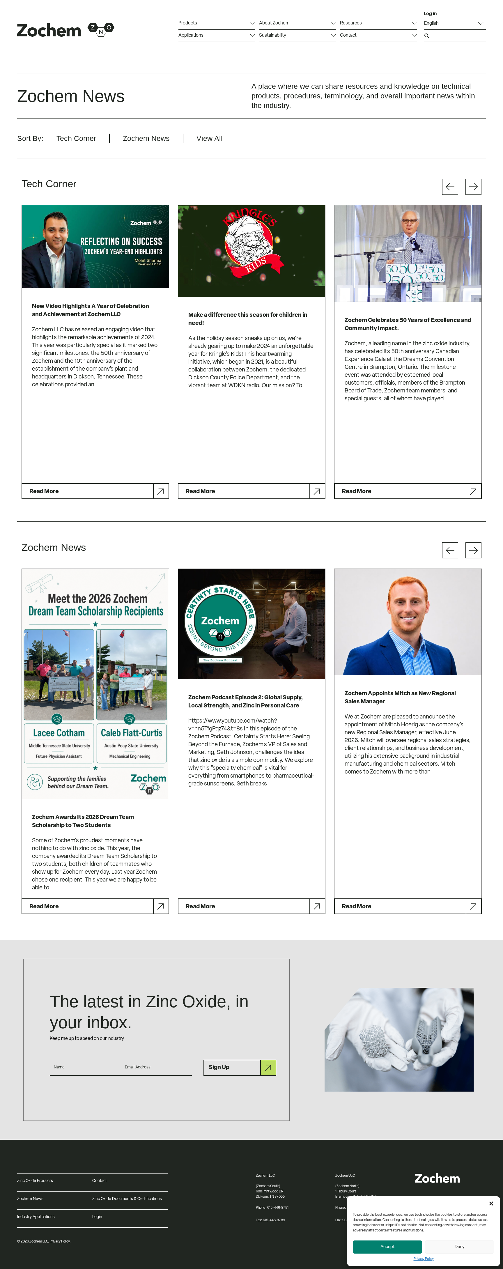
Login (97, 1217)
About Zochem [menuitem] (274, 23)
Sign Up (219, 1067)
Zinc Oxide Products (35, 1181)
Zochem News (30, 1199)
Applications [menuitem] (190, 35)
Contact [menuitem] (348, 35)
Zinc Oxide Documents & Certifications (127, 1199)
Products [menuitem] (187, 23)
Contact (99, 1181)
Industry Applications (36, 1217)
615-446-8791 (277, 1208)
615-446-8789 (274, 1220)
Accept (387, 1247)
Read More (44, 492)
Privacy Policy (424, 1259)
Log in (430, 14)
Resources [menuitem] (351, 23)
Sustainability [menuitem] (272, 35)
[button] (491, 1203)
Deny (460, 1247)
